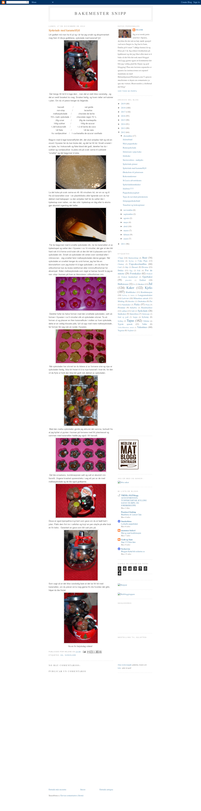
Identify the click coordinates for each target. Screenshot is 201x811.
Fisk (138, 270)
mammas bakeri (128, 530)
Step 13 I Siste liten (128, 542)
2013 (123, 128)
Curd (120, 267)
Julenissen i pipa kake (132, 151)
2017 (123, 111)
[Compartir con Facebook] (97, 651)
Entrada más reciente (57, 789)
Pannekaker (126, 304)
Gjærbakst (147, 276)
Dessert (135, 267)
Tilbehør (146, 321)
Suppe (135, 317)
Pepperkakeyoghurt (131, 192)
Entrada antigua (106, 789)
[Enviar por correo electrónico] (88, 651)
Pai (151, 301)
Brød (144, 257)
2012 (123, 132)
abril (126, 226)
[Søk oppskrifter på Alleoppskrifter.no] (126, 594)
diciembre (128, 135)
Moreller (131, 301)
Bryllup (131, 261)
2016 (123, 115)
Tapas (130, 320)
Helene (139, 30)
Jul (62, 655)
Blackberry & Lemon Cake (131, 514)
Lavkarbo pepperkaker (129, 524)
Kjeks (148, 287)
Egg (131, 270)
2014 (123, 124)
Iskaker (141, 284)
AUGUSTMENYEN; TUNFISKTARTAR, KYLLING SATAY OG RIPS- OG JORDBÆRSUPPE (134, 502)
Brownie (121, 261)
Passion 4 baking (128, 511)
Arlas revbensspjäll (124, 665)
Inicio (82, 789)
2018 (123, 107)
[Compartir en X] (94, 651)
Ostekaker (142, 301)
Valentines (142, 327)
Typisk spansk (125, 324)
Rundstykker (146, 307)
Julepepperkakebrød (131, 200)
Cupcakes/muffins (138, 264)
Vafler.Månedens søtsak (126, 327)
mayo (126, 222)
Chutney (121, 264)
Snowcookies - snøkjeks (133, 159)
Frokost (149, 273)
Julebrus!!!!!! (128, 188)
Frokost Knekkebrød (129, 277)
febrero (127, 234)
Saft (132, 311)
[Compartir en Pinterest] (100, 651)
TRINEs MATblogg (129, 495)
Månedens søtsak (140, 298)
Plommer (121, 307)
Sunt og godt (123, 317)
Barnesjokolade (129, 147)
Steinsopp (145, 314)
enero (126, 238)
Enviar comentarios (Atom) (71, 795)
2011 (123, 243)
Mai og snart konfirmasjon (131, 533)
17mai (120, 257)
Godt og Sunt (127, 539)
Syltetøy (145, 317)
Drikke (121, 270)
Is (134, 284)
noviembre (128, 210)
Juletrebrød (127, 139)
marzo (126, 230)
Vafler (144, 324)
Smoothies (134, 313)
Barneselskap (133, 258)
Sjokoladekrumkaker (132, 184)
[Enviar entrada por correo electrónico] (84, 652)
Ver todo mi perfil (127, 91)
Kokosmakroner (129, 176)
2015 (123, 120)
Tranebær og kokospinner (133, 204)
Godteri (142, 280)
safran (124, 310)
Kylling (124, 295)
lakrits (132, 295)
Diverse (145, 267)
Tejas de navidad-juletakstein (135, 196)
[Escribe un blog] (91, 651)
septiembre (128, 214)
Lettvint (125, 298)
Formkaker (135, 273)
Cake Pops (143, 260)
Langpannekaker (145, 295)
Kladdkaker (131, 292)
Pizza (147, 304)
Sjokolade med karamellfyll (134, 168)
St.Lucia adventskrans (132, 180)
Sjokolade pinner (130, 164)
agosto (127, 218)
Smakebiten (126, 521)
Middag (121, 301)
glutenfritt (128, 280)
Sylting (120, 321)
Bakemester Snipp (101, 13)
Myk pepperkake (130, 143)
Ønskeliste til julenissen (133, 172)
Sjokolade (70, 655)
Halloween (123, 283)
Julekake (126, 155)
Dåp (126, 267)
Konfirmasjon (146, 292)
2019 (123, 103)
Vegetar (121, 330)
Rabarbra (133, 307)
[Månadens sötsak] (123, 482)
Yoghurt (130, 330)
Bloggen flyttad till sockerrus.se (133, 551)
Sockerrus (125, 548)
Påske (137, 304)
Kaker (130, 287)
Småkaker (122, 313)
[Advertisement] (81, 764)
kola (119, 668)
